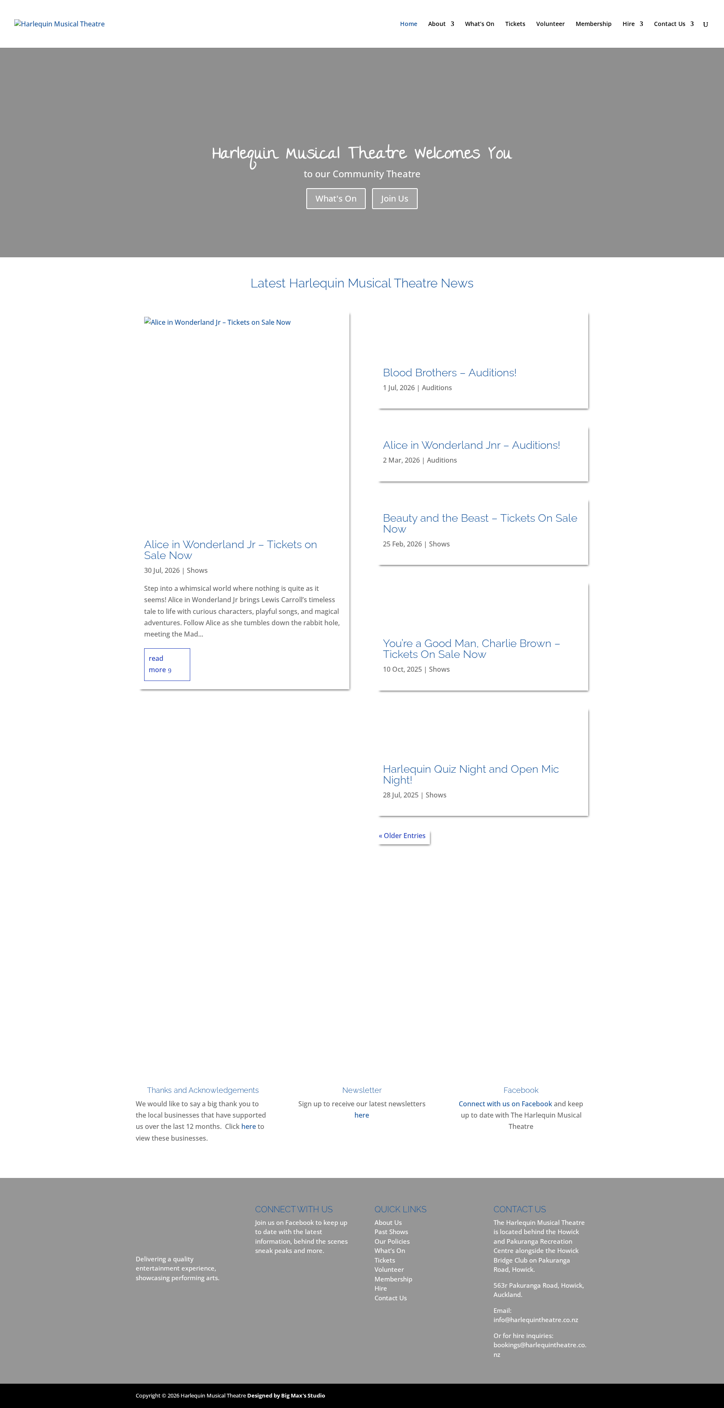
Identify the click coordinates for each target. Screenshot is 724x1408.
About (437, 24)
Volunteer (550, 24)
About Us (388, 1222)
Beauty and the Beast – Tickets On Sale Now (480, 523)
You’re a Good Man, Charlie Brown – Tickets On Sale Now (472, 648)
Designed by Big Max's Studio (286, 1395)
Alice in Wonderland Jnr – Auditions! (471, 445)
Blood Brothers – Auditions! (450, 372)
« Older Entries (402, 835)
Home (408, 24)
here (248, 1126)
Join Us (395, 198)
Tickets (515, 24)
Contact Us (669, 24)
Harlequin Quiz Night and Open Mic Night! (471, 774)
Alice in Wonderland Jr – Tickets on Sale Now (230, 550)
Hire (629, 24)
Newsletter (362, 1090)
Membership (594, 24)
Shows (197, 570)
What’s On (479, 24)
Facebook (521, 1090)
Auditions (437, 387)
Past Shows (391, 1231)
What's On (336, 198)
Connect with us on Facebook (505, 1103)
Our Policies (392, 1241)
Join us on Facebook (284, 1222)
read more (157, 664)
